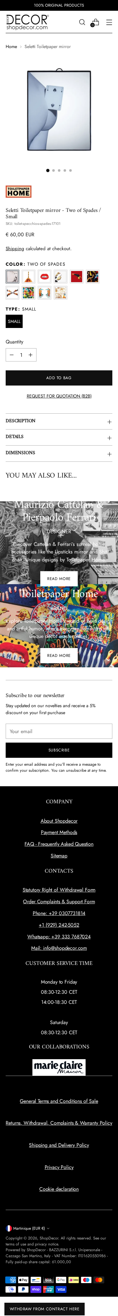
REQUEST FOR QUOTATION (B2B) (59, 396)
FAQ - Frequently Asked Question (59, 844)
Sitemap (59, 855)
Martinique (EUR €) (29, 1228)
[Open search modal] (82, 21)
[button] (47, 170)
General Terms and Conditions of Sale (59, 1101)
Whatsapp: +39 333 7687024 (59, 936)
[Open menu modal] (109, 21)
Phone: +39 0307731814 (59, 913)
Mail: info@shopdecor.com (59, 948)
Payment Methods (59, 832)
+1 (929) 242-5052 (59, 925)
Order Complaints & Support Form (59, 901)
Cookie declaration (59, 1189)
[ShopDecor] (28, 22)
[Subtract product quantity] (11, 355)
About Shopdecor (59, 821)
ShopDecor (49, 1238)
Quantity (14, 341)
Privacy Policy (59, 1167)
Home (11, 46)
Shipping (15, 248)
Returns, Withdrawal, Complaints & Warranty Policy (59, 1123)
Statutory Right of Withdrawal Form (59, 889)
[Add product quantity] (30, 355)
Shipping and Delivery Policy (59, 1145)
